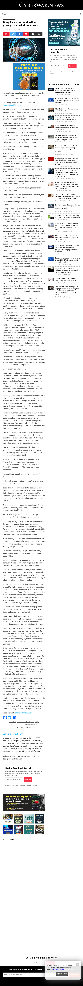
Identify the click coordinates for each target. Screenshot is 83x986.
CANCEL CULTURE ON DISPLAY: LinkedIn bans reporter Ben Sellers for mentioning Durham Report (67, 197)
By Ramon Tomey (67, 231)
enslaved (23, 746)
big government (22, 738)
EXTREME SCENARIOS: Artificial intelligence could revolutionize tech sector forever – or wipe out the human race (66, 173)
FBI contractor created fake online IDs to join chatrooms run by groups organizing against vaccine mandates (67, 249)
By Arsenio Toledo (68, 154)
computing (7, 741)
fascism (31, 746)
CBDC (38, 738)
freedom (6, 749)
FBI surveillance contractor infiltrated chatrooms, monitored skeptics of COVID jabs (66, 270)
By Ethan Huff (66, 94)
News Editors (20, 29)
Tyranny (37, 751)
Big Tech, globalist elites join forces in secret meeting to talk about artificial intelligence (67, 207)
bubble (32, 738)
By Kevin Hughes (67, 297)
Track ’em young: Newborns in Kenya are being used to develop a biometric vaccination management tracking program (67, 185)
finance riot (39, 746)
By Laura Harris (67, 131)
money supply (28, 749)
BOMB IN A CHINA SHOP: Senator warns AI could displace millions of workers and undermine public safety (67, 226)
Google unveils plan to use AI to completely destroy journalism (66, 279)
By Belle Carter (67, 105)
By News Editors (67, 113)
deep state (34, 743)
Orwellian (38, 749)
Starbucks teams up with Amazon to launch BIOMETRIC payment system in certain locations (67, 260)
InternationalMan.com (12, 105)
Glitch (13, 749)
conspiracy (16, 741)
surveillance (23, 751)
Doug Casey (14, 746)
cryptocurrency (28, 741)
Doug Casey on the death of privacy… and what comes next (65, 118)
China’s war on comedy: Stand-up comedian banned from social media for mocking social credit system (66, 161)
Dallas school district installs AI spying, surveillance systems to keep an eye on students (66, 90)
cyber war (25, 743)
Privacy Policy (58, 969)
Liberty (19, 749)
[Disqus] (24, 870)
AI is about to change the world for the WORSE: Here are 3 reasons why (67, 216)
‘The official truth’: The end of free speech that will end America (67, 110)
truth (31, 751)
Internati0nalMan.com (24, 713)
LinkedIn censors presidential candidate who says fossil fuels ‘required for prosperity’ (66, 138)
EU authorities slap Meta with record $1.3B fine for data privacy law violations (66, 127)
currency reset (14, 743)
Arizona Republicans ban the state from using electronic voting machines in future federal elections (67, 149)
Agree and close (62, 974)
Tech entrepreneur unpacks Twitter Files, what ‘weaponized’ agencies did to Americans (67, 237)
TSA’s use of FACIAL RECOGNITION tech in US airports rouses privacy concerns (67, 101)
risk (16, 751)
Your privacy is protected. (12, 785)
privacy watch (8, 751)
